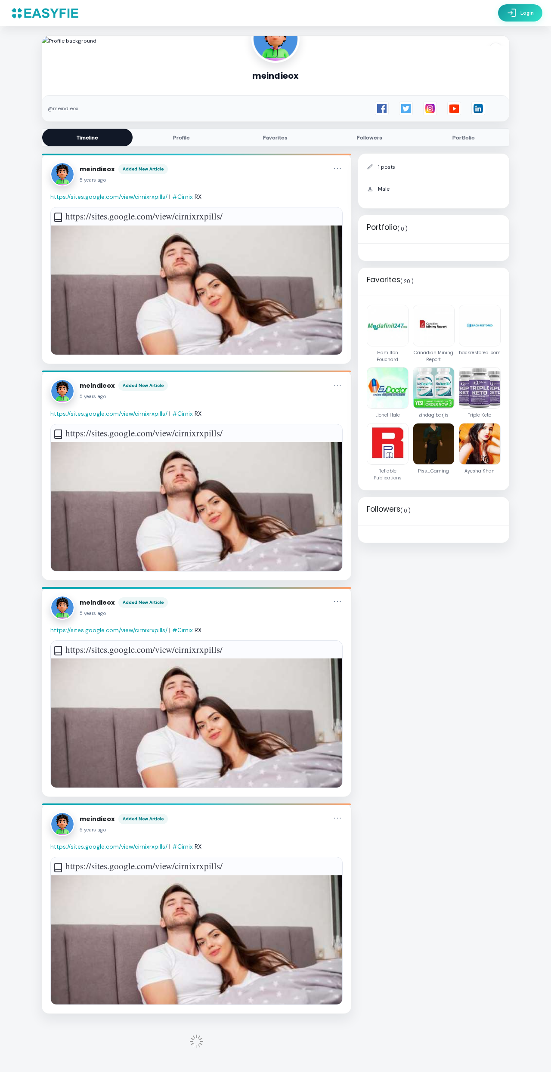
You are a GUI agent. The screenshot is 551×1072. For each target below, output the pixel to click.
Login (520, 13)
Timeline (87, 137)
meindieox (97, 169)
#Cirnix (182, 197)
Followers (369, 137)
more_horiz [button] (337, 168)
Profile (181, 137)
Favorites (275, 137)
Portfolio (463, 137)
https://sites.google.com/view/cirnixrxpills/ (108, 197)
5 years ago (93, 180)
